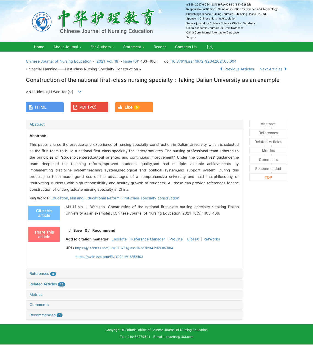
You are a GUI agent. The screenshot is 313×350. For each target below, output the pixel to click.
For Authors (101, 46)
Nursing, (77, 198)
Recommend (103, 230)
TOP (268, 177)
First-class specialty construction (150, 198)
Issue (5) (130, 61)
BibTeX (193, 239)
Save (77, 230)
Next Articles (271, 69)
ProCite (176, 239)
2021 (100, 61)
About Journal (66, 46)
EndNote (119, 239)
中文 (209, 46)
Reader (160, 46)
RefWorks (211, 239)
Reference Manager (148, 239)
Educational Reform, (103, 198)
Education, (60, 198)
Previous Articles (239, 69)
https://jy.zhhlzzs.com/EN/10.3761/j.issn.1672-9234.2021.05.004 (124, 248)
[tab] (134, 124)
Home (39, 46)
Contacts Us (186, 46)
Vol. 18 (112, 61)
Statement (132, 46)
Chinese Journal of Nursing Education (58, 61)
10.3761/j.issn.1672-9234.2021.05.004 (204, 61)
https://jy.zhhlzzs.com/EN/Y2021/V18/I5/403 (109, 257)
